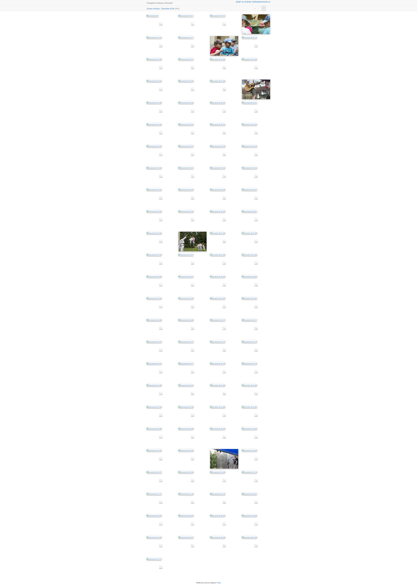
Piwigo (219, 583)
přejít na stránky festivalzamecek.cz (252, 1)
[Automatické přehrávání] (259, 8)
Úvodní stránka (153, 8)
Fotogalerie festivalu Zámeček (160, 2)
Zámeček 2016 (167, 8)
